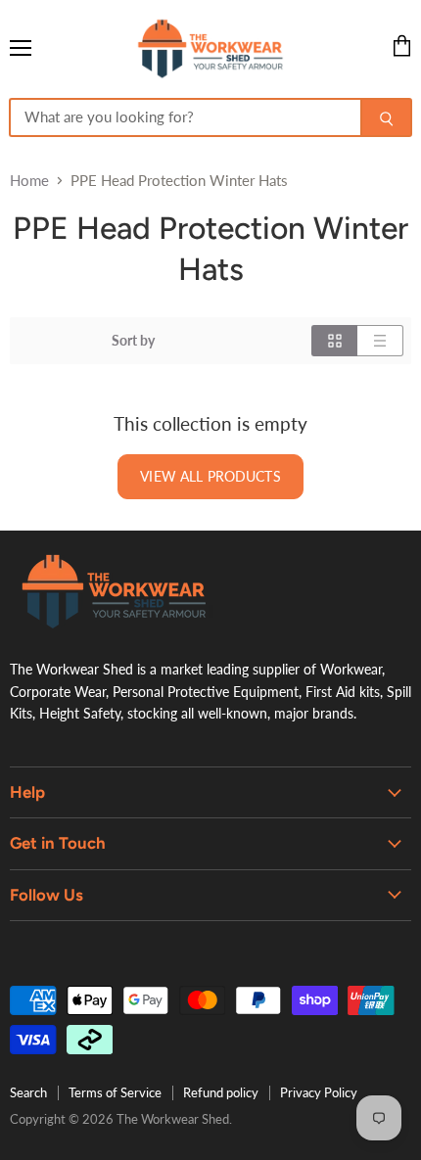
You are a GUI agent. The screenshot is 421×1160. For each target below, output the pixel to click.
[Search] (386, 117)
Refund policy (220, 1092)
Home (29, 180)
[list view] (380, 340)
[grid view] (334, 340)
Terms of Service (115, 1092)
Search (28, 1092)
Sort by (133, 340)
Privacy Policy (318, 1092)
